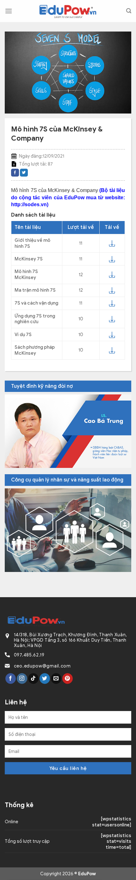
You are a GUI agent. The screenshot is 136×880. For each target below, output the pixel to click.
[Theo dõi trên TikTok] (33, 678)
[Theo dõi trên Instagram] (22, 678)
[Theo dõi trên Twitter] (45, 678)
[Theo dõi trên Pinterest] (67, 678)
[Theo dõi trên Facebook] (10, 678)
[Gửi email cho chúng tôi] (56, 678)
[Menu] (8, 11)
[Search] (128, 11)
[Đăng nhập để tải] (112, 243)
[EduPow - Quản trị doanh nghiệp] (68, 11)
